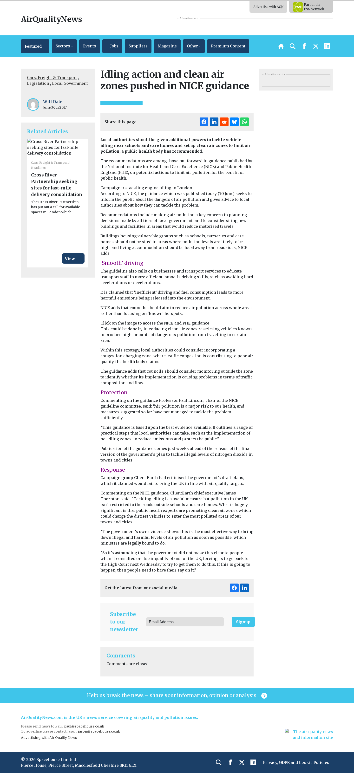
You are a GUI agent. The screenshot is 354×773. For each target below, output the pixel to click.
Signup (243, 621)
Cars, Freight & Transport (52, 77)
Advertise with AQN (268, 7)
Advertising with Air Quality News (49, 737)
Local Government (70, 83)
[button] (35, 46)
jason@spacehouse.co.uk (99, 731)
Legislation (38, 83)
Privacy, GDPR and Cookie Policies (296, 762)
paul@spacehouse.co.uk (84, 726)
